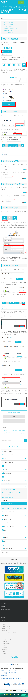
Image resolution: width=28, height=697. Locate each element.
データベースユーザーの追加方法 (10, 28)
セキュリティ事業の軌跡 (5, 680)
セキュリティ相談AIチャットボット (7, 673)
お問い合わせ (4, 645)
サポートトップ (3, 6)
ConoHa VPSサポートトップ (12, 6)
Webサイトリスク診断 (12, 672)
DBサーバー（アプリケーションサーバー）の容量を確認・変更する (14, 431)
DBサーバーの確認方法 (8, 24)
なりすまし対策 (18, 678)
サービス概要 (4, 653)
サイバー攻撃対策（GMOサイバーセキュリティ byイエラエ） (11, 677)
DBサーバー (7, 7)
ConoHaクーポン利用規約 (6, 630)
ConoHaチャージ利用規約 (6, 628)
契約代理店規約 (4, 638)
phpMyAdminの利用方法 (8, 30)
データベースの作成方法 (9, 26)
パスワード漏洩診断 (4, 672)
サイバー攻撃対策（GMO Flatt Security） (8, 678)
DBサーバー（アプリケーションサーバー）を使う (14, 433)
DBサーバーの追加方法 (8, 22)
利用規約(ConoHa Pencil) (6, 636)
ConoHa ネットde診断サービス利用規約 (9, 632)
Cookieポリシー (4, 649)
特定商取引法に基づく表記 (6, 639)
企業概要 (3, 651)
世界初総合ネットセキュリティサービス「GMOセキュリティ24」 (12, 670)
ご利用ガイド (19, 6)
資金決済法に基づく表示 (6, 641)
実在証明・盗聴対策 (4, 675)
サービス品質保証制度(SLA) (6, 643)
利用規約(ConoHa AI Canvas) (7, 634)
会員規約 (3, 624)
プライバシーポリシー (6, 647)
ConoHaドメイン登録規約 (6, 626)
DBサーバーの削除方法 (8, 32)
